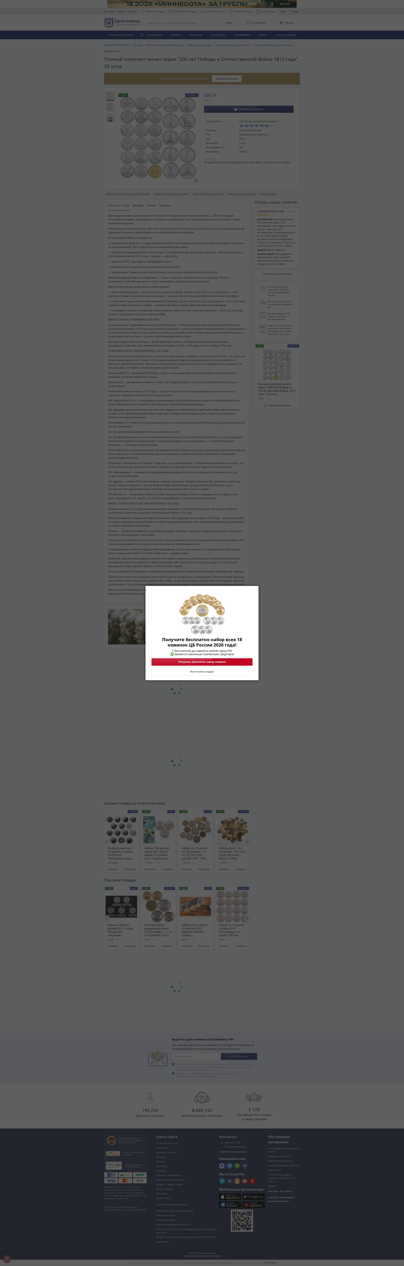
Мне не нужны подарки (202, 671)
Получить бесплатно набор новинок (202, 661)
